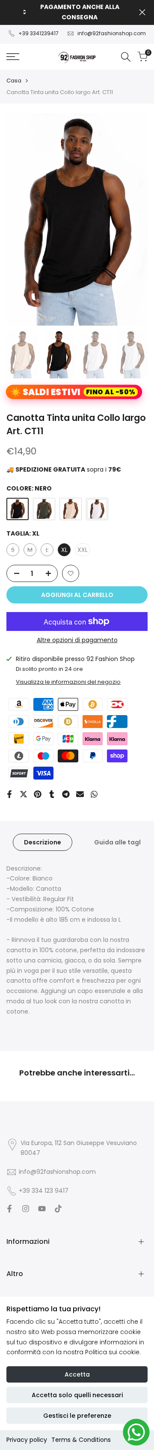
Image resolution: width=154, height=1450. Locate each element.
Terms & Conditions (81, 1439)
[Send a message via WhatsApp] (136, 1432)
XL (64, 549)
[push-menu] (12, 56)
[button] (70, 573)
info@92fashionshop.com (111, 33)
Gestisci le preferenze (77, 1415)
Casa (13, 80)
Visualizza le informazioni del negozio (68, 682)
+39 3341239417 (38, 33)
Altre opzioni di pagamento (77, 640)
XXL (82, 549)
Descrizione (42, 842)
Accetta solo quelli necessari (77, 1395)
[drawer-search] (125, 57)
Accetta (77, 1374)
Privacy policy (26, 1439)
